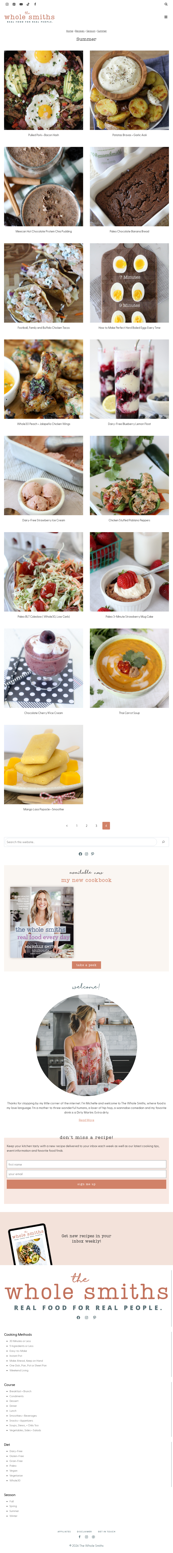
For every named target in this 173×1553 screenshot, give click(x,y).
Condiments (16, 1396)
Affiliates (64, 1531)
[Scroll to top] (165, 1540)
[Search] (163, 842)
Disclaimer (84, 1531)
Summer (102, 30)
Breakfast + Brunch (20, 1391)
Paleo (13, 1465)
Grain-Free (16, 1460)
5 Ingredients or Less (21, 1345)
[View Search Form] (166, 4)
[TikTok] (28, 4)
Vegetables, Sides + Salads (25, 1430)
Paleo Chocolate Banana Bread (129, 231)
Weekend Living (18, 1370)
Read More (86, 1120)
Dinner (13, 1405)
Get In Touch (107, 1531)
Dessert (13, 1400)
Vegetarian (16, 1475)
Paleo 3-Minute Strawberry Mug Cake (129, 616)
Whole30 (14, 1480)
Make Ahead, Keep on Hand (26, 1360)
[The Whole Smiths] (29, 17)
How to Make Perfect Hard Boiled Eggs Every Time (129, 327)
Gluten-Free (16, 1455)
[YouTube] (21, 4)
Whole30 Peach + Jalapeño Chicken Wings (43, 423)
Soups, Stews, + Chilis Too (24, 1425)
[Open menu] (166, 17)
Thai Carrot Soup (129, 712)
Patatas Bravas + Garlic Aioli (129, 135)
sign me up (87, 1184)
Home (69, 30)
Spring (13, 1506)
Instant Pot (15, 1355)
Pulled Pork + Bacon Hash (43, 135)
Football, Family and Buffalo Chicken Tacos (44, 327)
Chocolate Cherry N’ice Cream (43, 712)
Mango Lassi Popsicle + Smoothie (43, 809)
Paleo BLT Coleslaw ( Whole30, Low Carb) (44, 616)
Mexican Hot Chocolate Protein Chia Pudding (44, 231)
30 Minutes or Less (20, 1340)
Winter (13, 1515)
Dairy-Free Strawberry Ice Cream (43, 520)
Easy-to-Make (18, 1350)
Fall (11, 1501)
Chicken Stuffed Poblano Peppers (129, 520)
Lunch (12, 1410)
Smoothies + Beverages (23, 1415)
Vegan (13, 1470)
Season (90, 30)
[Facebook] (35, 4)
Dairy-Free (15, 1451)
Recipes (79, 30)
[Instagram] (7, 4)
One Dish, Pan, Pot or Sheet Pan (28, 1365)
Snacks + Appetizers (21, 1420)
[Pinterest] (14, 4)
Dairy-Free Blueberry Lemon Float (129, 423)
